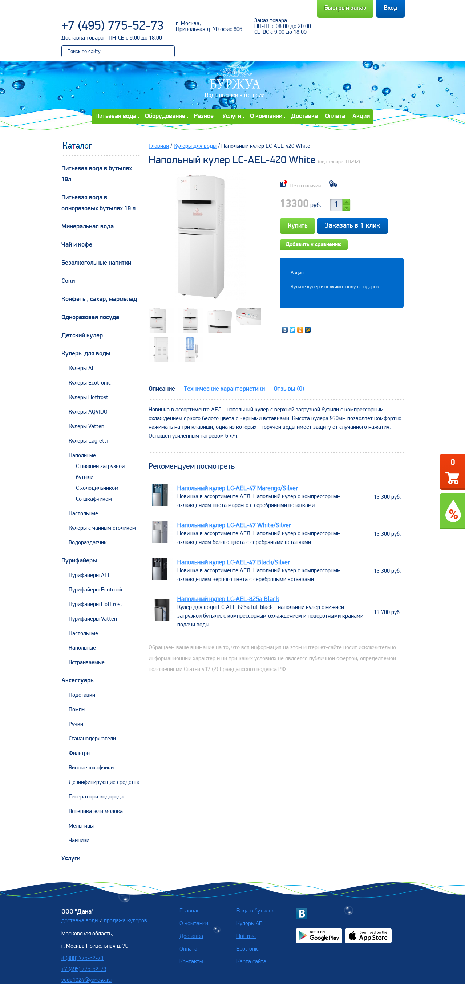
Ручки (76, 724)
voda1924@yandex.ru (86, 980)
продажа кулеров (125, 921)
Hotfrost (246, 936)
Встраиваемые (87, 663)
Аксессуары (78, 681)
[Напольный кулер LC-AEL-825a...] (162, 620)
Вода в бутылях (255, 911)
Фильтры (79, 753)
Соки (68, 281)
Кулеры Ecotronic (90, 383)
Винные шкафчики (91, 768)
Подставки (82, 695)
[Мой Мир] (308, 329)
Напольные (82, 456)
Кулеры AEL (83, 368)
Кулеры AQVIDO (88, 412)
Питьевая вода (115, 116)
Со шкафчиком (94, 499)
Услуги (231, 116)
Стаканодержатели (92, 739)
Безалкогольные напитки (96, 263)
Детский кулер (82, 336)
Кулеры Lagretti (88, 441)
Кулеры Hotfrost (88, 397)
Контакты (191, 962)
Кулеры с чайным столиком (102, 528)
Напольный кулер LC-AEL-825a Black (228, 599)
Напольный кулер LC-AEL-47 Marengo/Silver (237, 488)
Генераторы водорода (96, 797)
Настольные (83, 514)
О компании (266, 116)
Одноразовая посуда (90, 317)
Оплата (335, 116)
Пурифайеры (79, 561)
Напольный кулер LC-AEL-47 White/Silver (234, 526)
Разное (204, 116)
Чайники (79, 840)
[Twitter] (292, 329)
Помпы (77, 710)
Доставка (304, 116)
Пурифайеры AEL (90, 575)
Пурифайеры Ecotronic (96, 590)
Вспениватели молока (96, 811)
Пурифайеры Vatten (93, 619)
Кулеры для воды (85, 354)
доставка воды (79, 921)
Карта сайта (251, 962)
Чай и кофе (76, 245)
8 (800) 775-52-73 (82, 958)
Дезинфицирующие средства (104, 782)
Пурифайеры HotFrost (95, 604)
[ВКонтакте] (285, 329)
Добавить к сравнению (314, 245)
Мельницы (81, 826)
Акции (361, 116)
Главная (159, 146)
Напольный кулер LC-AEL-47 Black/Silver (233, 563)
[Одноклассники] (300, 329)
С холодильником (97, 488)
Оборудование (165, 116)
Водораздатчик (88, 543)
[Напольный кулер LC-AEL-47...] (162, 505)
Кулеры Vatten (86, 427)
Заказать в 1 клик (352, 225)
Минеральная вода (87, 227)
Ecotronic (247, 949)
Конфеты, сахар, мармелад (99, 299)
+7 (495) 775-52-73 (112, 26)
